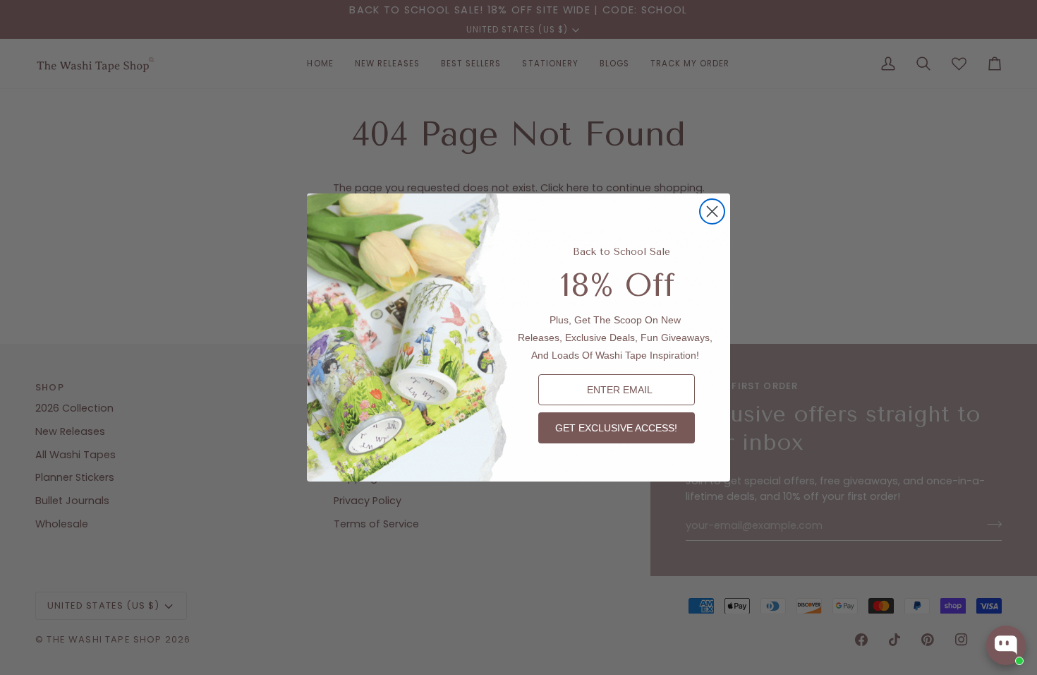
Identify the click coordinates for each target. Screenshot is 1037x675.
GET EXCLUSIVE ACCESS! (616, 428)
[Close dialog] (712, 211)
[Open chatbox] (1006, 645)
